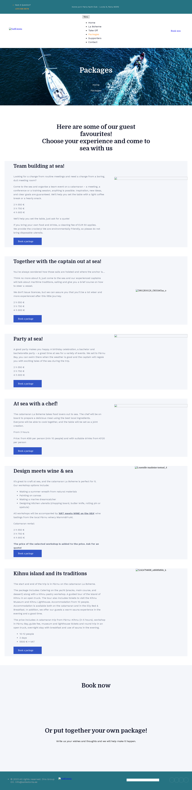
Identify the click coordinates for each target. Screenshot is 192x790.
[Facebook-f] (167, 7)
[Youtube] (177, 7)
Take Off (93, 30)
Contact (92, 42)
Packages (93, 34)
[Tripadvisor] (182, 7)
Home (91, 22)
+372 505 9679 (22, 9)
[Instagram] (172, 7)
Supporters (94, 38)
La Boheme (94, 26)
